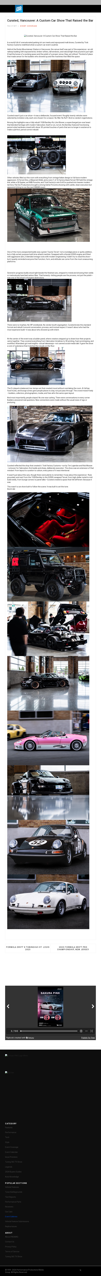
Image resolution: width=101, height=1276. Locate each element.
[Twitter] (80, 1270)
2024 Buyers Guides (13, 1172)
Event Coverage (28, 26)
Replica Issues (11, 1226)
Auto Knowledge (12, 1177)
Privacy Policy (10, 1247)
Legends (8, 1167)
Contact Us (9, 1242)
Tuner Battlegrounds (13, 1192)
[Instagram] (95, 1270)
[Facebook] (76, 1270)
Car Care (8, 1212)
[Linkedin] (90, 1270)
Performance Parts (13, 1202)
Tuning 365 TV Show (13, 1162)
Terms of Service (12, 1251)
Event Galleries (11, 1217)
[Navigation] (38, 9)
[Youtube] (85, 1270)
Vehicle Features (12, 1187)
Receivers (9, 1207)
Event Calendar (11, 1152)
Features (8, 1127)
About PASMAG (11, 1237)
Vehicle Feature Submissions (17, 1221)
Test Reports (10, 1197)
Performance (10, 1132)
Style (7, 1142)
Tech (7, 1137)
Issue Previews (11, 1157)
